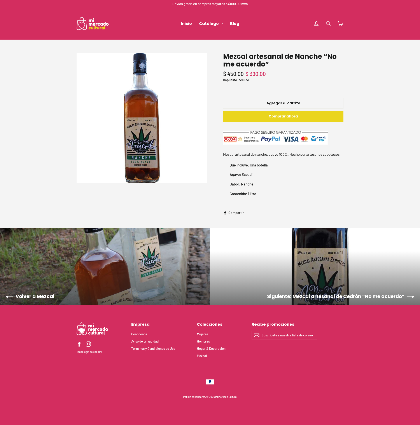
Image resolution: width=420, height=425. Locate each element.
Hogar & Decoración (211, 348)
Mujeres (202, 334)
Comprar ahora (283, 116)
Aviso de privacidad (145, 341)
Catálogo (209, 23)
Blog (234, 23)
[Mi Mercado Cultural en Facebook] (79, 344)
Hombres (203, 341)
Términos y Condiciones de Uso (153, 348)
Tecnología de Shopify (89, 351)
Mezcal (202, 356)
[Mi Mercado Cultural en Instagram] (88, 344)
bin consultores (196, 396)
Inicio (186, 23)
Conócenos (139, 334)
